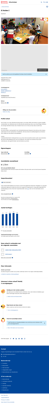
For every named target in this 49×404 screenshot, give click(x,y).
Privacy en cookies (5, 399)
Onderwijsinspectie (14, 198)
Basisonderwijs (5, 6)
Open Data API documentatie (7, 402)
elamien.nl (3, 92)
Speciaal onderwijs (6, 385)
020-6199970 (4, 89)
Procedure (4, 363)
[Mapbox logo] (4, 70)
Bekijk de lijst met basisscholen (15, 296)
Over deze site (4, 395)
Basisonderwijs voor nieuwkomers (10, 372)
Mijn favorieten (5, 367)
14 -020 (4, 356)
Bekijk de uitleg (6, 111)
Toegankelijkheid (5, 397)
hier (28, 188)
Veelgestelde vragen (7, 369)
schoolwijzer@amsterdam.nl (9, 354)
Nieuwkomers (5, 390)
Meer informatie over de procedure (16, 327)
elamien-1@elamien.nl (6, 90)
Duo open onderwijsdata (7, 230)
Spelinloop (4, 387)
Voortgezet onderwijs (7, 381)
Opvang (4, 383)
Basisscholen (5, 365)
